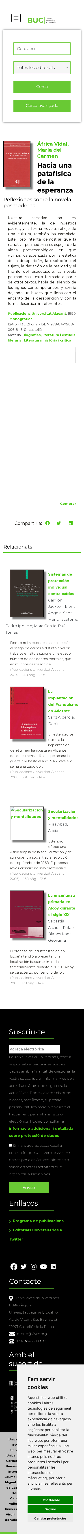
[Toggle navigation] (16, 18)
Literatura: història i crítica (47, 340)
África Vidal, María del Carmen (53, 150)
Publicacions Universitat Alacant (37, 313)
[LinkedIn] (71, 523)
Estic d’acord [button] (50, 1500)
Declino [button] (50, 1509)
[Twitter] (58, 523)
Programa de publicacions (38, 1221)
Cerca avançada (42, 105)
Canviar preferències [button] (50, 1518)
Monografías (20, 319)
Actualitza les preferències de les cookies (42, 3)
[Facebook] (47, 523)
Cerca (42, 86)
